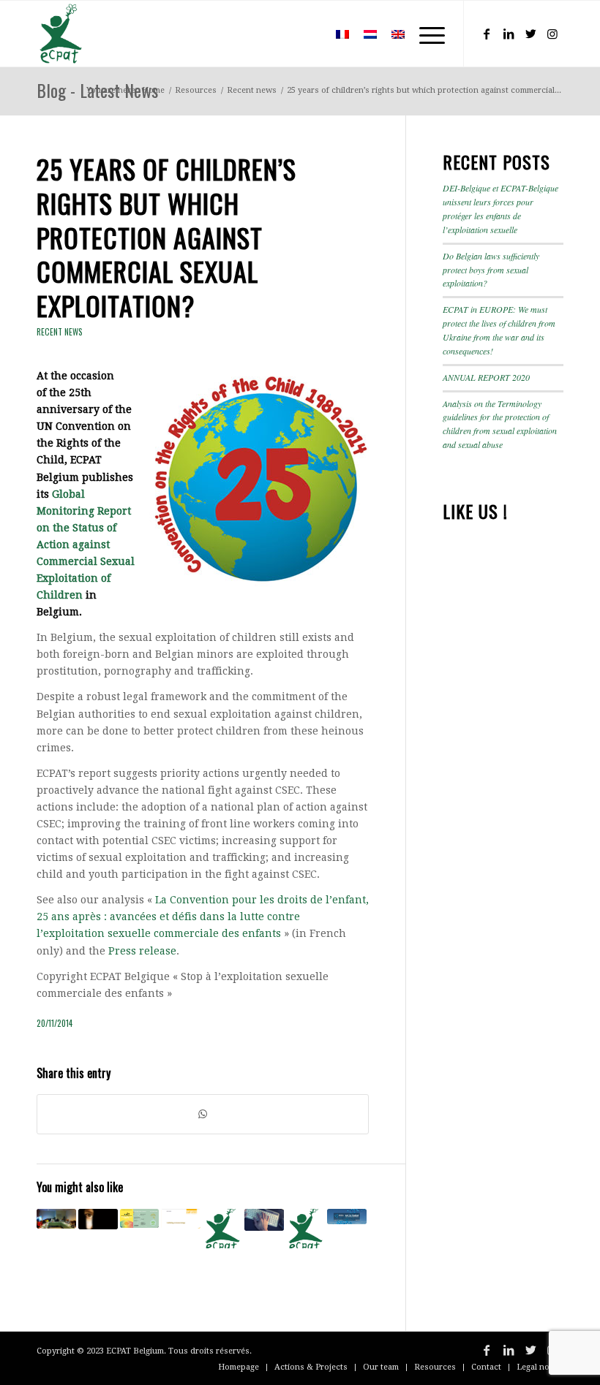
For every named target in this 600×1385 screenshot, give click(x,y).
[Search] (307, 34)
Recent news (60, 332)
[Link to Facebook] (487, 34)
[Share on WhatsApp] (202, 1114)
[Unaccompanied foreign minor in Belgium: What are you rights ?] (140, 1218)
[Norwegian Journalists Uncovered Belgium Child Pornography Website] (264, 1220)
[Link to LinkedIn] (509, 34)
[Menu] (425, 34)
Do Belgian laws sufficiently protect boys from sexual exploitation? (491, 269)
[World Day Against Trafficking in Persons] (347, 1216)
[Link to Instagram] (552, 34)
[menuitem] (307, 34)
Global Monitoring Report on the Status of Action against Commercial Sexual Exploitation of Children (86, 545)
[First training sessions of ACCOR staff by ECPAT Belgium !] (56, 1219)
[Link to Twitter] (530, 34)
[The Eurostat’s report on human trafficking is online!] (180, 1219)
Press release (142, 951)
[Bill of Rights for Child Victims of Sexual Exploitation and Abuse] (222, 1228)
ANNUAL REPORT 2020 (486, 377)
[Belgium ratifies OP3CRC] (306, 1228)
